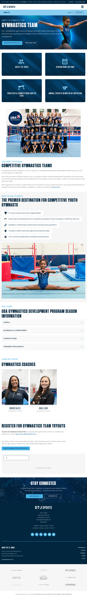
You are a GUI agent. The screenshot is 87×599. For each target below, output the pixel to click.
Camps (35, 1)
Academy (29, 1)
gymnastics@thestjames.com (26, 434)
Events (83, 550)
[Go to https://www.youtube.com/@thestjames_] (49, 534)
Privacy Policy (37, 594)
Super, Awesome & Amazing (45, 1)
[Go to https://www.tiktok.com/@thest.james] (53, 534)
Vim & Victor (62, 1)
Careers (82, 553)
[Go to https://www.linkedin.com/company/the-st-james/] (45, 534)
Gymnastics (6, 12)
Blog (83, 558)
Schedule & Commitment (15, 330)
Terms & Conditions (47, 594)
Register (71, 1)
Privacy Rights (56, 594)
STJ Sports (24, 1)
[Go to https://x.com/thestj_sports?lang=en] (41, 534)
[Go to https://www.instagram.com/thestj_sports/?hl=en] (32, 534)
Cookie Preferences (66, 594)
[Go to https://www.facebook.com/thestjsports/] (36, 534)
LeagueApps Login (80, 1)
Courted (55, 1)
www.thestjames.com (7, 559)
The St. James (5, 1)
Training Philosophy (13, 347)
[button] (43, 322)
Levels (6, 322)
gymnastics (56, 187)
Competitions (10, 338)
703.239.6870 (43, 522)
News (83, 555)
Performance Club (15, 1)
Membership (81, 547)
